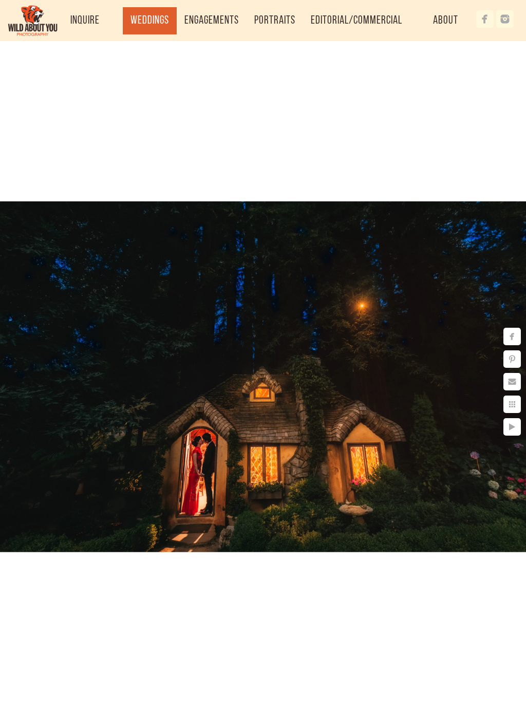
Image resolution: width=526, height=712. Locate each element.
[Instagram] (505, 19)
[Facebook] (485, 19)
